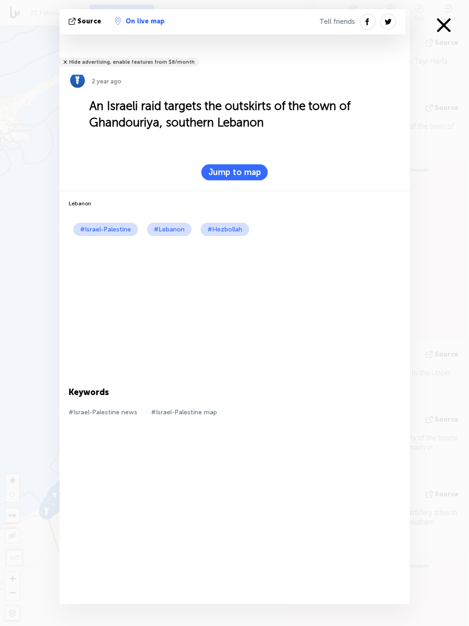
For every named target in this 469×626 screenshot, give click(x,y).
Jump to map (234, 172)
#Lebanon (169, 229)
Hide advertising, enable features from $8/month (132, 62)
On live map (144, 21)
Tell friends (337, 21)
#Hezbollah (224, 229)
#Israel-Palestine (105, 229)
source (89, 21)
